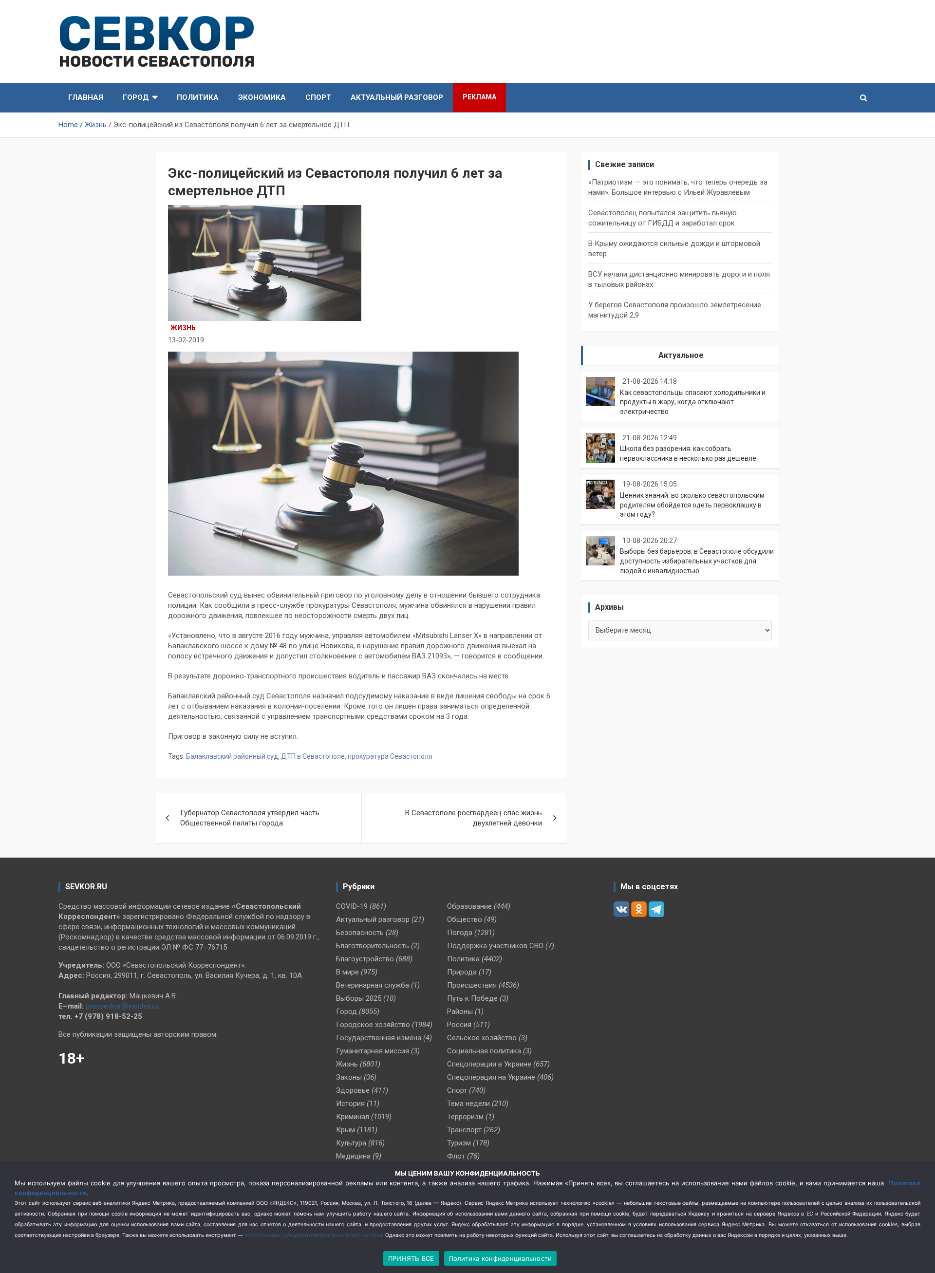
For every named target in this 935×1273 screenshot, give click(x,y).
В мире (347, 972)
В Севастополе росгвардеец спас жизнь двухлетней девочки (473, 817)
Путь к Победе (472, 998)
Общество (464, 919)
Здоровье (353, 1090)
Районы (460, 1011)
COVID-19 (352, 906)
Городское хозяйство (373, 1024)
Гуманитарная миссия (372, 1051)
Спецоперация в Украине (489, 1064)
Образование (469, 906)
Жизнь (183, 328)
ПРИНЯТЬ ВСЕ (411, 1258)
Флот (456, 1156)
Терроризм (465, 1116)
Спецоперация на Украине (491, 1077)
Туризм (459, 1143)
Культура (351, 1143)
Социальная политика (484, 1051)
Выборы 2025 (358, 998)
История (350, 1103)
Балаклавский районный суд (232, 756)
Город (136, 97)
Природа (462, 972)
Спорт (318, 97)
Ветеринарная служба (372, 985)
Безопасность (360, 932)
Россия (459, 1024)
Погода (459, 932)
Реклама (479, 97)
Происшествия (472, 985)
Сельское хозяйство (482, 1037)
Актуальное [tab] (681, 355)
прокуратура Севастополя (390, 756)
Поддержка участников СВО (495, 945)
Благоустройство (365, 959)
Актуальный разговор (397, 97)
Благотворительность (372, 945)
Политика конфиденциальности (500, 1258)
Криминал (352, 1116)
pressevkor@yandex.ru (122, 1006)
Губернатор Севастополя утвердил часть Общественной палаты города (249, 817)
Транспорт (464, 1129)
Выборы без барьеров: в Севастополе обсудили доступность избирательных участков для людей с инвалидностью (697, 560)
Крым (345, 1129)
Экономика (262, 97)
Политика (198, 97)
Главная (85, 97)
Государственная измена (378, 1037)
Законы (349, 1077)
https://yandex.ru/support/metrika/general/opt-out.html (313, 1235)
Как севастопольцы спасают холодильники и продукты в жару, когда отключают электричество (693, 402)
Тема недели (468, 1103)
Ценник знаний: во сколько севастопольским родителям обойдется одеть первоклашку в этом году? (692, 504)
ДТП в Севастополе (313, 756)
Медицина (353, 1156)
